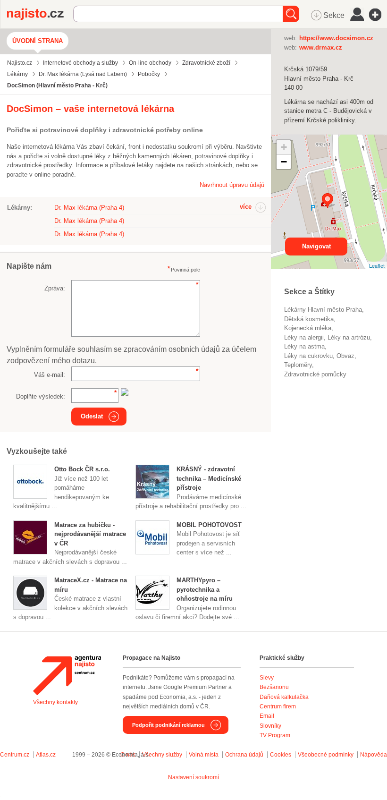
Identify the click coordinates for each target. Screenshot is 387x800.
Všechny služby (163, 754)
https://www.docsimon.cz (336, 38)
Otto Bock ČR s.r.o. (82, 469)
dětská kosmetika (309, 319)
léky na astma (304, 346)
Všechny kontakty (55, 702)
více (246, 206)
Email (267, 716)
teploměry (298, 364)
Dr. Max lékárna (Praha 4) (89, 207)
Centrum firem (278, 706)
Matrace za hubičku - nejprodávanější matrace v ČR (90, 534)
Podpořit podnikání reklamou (168, 725)
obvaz (345, 355)
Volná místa (204, 754)
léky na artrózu (349, 337)
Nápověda (373, 754)
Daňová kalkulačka (284, 697)
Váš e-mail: (49, 374)
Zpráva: (54, 288)
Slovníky (270, 726)
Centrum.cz (14, 754)
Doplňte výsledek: (40, 396)
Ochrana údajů (244, 754)
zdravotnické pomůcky (315, 374)
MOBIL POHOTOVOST (209, 524)
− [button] (284, 162)
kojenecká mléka (307, 328)
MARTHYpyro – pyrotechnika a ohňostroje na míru (205, 589)
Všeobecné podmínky (325, 754)
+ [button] (284, 147)
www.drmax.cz (320, 47)
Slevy (267, 677)
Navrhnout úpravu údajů (232, 184)
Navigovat (316, 246)
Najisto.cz (40, 14)
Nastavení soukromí (193, 777)
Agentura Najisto (67, 675)
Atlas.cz (46, 754)
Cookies (280, 754)
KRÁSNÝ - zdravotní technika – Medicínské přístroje (209, 478)
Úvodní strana (37, 40)
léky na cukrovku (308, 355)
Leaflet (377, 265)
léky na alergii (304, 337)
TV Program (275, 735)
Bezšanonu (274, 687)
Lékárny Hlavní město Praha (323, 309)
